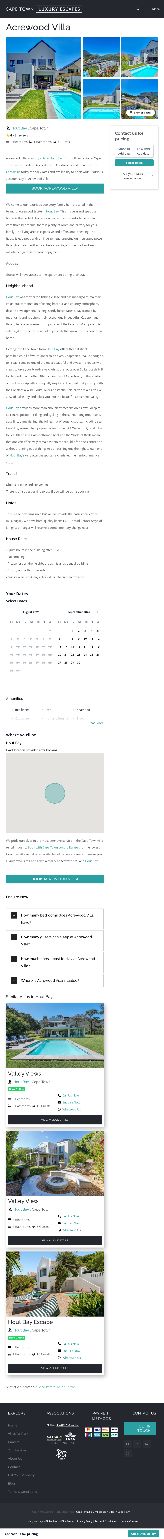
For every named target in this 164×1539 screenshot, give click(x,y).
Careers (13, 1442)
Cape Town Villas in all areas (56, 1387)
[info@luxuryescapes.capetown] (146, 1444)
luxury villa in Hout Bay (46, 158)
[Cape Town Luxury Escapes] (44, 9)
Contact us (13, 172)
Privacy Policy (84, 1521)
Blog (11, 1483)
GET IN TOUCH (144, 1428)
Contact (14, 1467)
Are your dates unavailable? (133, 176)
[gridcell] (79, 630)
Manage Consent (128, 1521)
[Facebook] (127, 1444)
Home (12, 1425)
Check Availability (143, 1534)
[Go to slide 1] (75, 117)
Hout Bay (19, 128)
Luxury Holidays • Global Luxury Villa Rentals (50, 1521)
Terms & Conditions (22, 1492)
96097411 (70, 1443)
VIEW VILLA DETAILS (54, 1119)
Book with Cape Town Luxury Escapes (54, 847)
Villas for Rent (18, 1433)
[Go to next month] (97, 612)
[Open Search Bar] (138, 9)
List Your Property (21, 1475)
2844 (54, 1443)
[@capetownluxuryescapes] (137, 1444)
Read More (96, 723)
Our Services (17, 1450)
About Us (15, 1458)
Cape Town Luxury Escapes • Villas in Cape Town (103, 1511)
